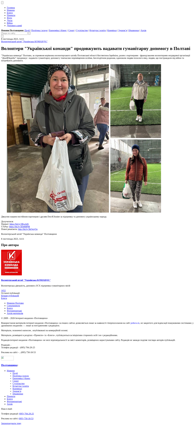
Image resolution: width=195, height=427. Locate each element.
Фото (9, 18)
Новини (11, 10)
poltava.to (135, 323)
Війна (10, 23)
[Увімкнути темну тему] (2, 2)
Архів (143, 30)
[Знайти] (29, 33)
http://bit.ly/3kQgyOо (28, 229)
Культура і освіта (98, 30)
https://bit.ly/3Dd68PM (19, 226)
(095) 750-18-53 (26, 418)
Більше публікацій (10, 295)
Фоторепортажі (14, 311)
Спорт (71, 30)
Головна (11, 7)
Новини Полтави (15, 303)
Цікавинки (133, 30)
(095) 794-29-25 (26, 413)
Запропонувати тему (11, 423)
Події (27, 30)
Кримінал (112, 30)
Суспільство (82, 30)
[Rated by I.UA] (7, 359)
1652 (3, 290)
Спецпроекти (13, 305)
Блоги (10, 13)
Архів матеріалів (15, 313)
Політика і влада (39, 30)
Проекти (11, 15)
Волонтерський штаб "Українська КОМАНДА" (24, 41)
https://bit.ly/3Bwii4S (19, 224)
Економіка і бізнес (58, 30)
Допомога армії (14, 25)
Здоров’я (122, 30)
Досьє (10, 20)
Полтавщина (9, 365)
